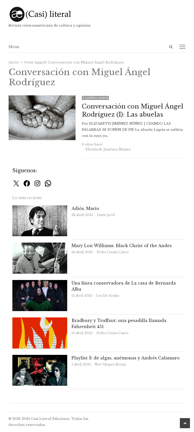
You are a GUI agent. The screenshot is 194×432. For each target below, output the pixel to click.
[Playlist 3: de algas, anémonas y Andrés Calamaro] (39, 358)
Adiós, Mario (85, 208)
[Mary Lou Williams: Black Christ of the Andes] (39, 245)
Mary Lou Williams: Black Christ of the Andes (121, 245)
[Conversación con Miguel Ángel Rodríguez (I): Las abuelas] (42, 98)
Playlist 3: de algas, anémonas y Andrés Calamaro (125, 357)
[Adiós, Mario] (39, 208)
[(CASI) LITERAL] (97, 14)
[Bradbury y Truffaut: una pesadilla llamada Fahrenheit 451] (39, 320)
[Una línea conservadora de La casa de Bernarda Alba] (39, 283)
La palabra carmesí (95, 97)
